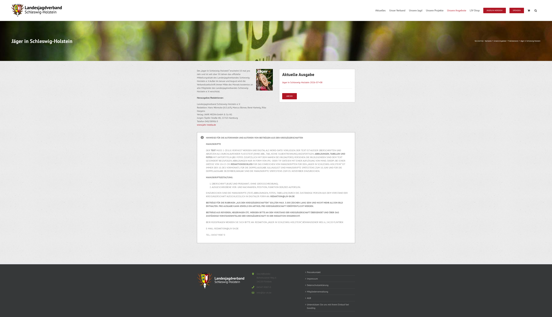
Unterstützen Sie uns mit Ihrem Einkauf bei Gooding (328, 306)
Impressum (312, 278)
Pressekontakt (314, 272)
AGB (309, 298)
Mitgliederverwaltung (317, 291)
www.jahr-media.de (206, 124)
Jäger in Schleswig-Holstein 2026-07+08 (302, 82)
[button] (535, 10)
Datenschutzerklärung (317, 285)
